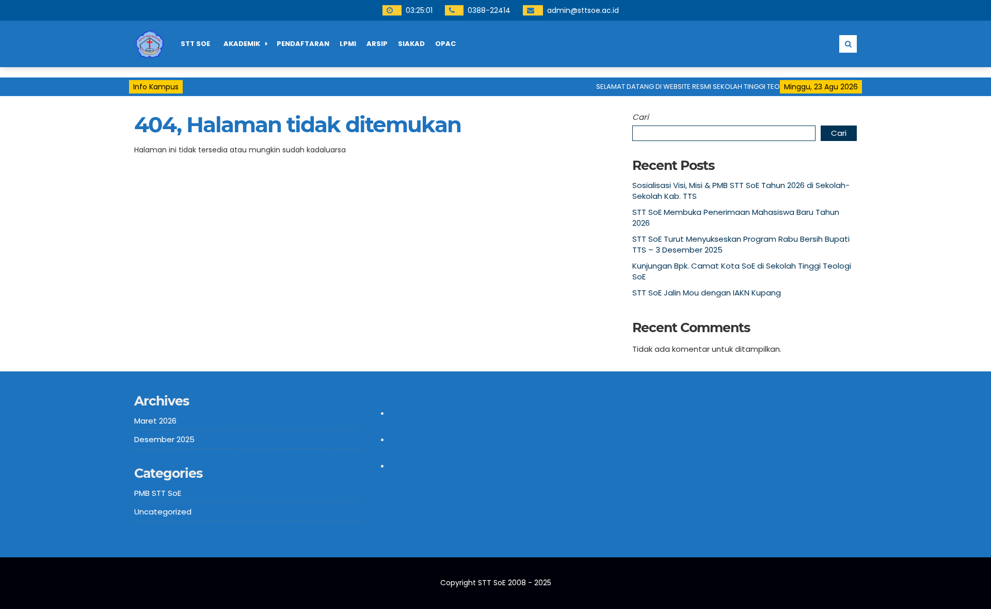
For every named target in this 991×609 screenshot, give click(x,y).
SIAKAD (411, 44)
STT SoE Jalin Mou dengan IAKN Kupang (706, 292)
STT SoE (195, 44)
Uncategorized (162, 511)
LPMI (348, 44)
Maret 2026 (155, 420)
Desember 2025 (164, 439)
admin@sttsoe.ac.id (583, 10)
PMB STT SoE (157, 493)
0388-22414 (489, 10)
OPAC (445, 44)
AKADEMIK (241, 44)
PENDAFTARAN (303, 44)
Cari (640, 117)
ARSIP (377, 44)
